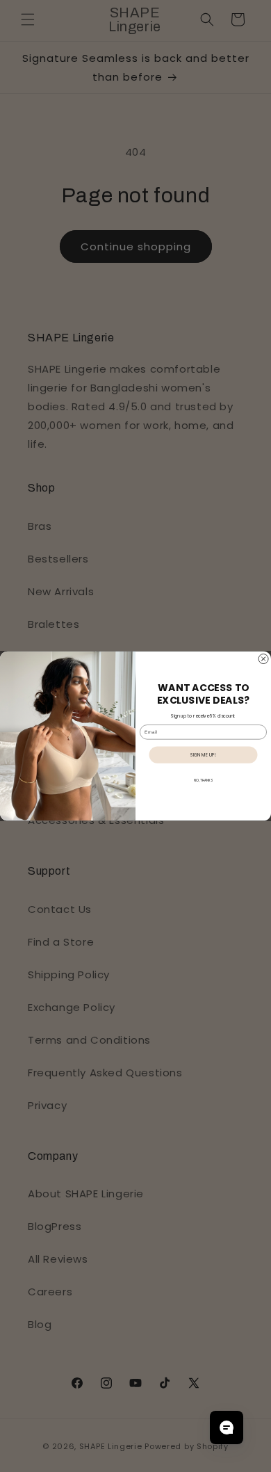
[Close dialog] (263, 659)
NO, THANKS (203, 780)
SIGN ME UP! (203, 755)
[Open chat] (226, 1427)
